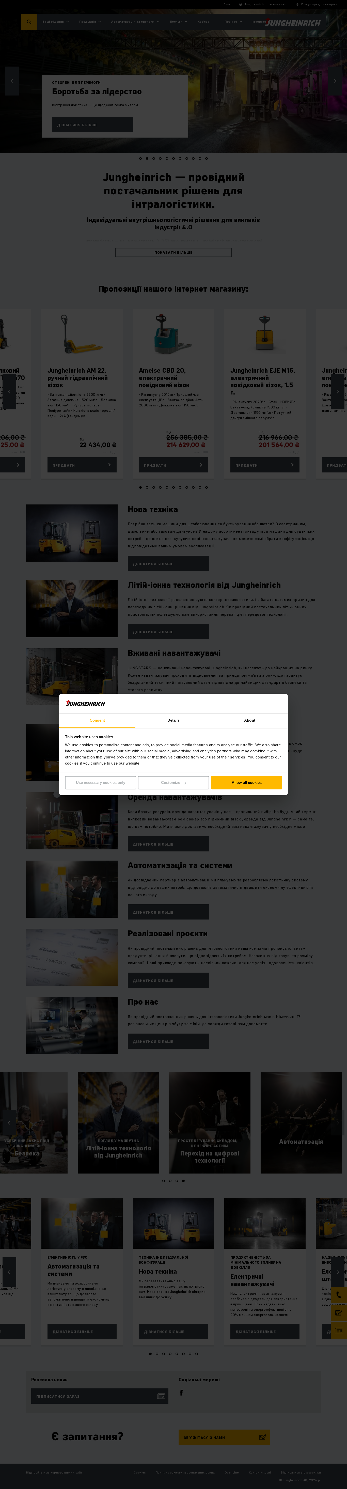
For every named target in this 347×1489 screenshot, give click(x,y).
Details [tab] (173, 720)
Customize (170, 783)
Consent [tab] (97, 720)
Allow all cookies (247, 783)
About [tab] (249, 720)
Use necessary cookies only (100, 783)
